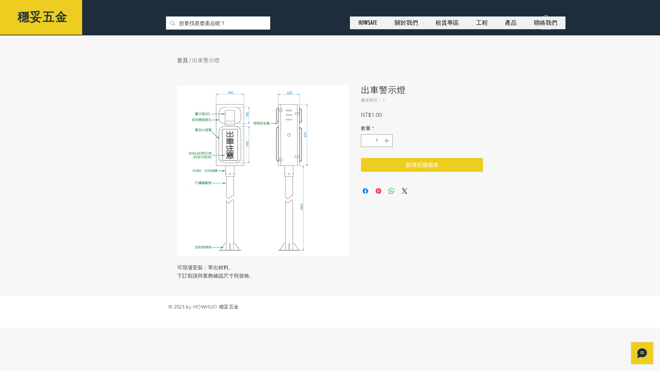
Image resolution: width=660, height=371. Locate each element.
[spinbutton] (377, 141)
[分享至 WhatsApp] (391, 191)
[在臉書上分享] (365, 191)
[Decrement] (366, 141)
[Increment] (387, 141)
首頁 (182, 60)
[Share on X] (404, 191)
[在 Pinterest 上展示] (378, 191)
